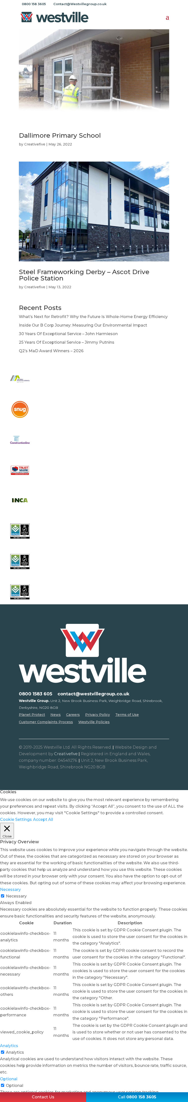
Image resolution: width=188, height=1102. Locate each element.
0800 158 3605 (34, 4)
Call (137, 1097)
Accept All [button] (43, 819)
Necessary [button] (10, 889)
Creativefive (34, 144)
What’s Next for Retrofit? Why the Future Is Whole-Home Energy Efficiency (93, 316)
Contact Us (43, 1097)
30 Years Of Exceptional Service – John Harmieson (68, 333)
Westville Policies (94, 722)
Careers (73, 715)
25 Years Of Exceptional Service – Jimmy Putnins (66, 342)
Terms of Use (127, 715)
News (55, 715)
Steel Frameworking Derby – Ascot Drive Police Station (84, 275)
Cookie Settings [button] (16, 819)
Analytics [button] (9, 1045)
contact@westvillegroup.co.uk (93, 694)
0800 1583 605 (35, 694)
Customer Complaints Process (46, 722)
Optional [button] (8, 1079)
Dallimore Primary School (60, 135)
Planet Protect (32, 715)
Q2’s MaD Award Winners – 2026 (51, 351)
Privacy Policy (97, 715)
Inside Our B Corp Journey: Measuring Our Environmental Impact (83, 325)
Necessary (16, 896)
